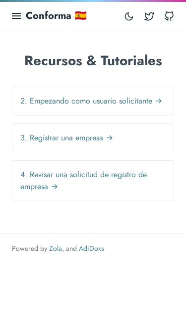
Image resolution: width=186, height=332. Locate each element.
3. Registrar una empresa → (66, 137)
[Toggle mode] (129, 16)
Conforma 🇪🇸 (56, 15)
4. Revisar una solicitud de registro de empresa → (83, 180)
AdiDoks (91, 248)
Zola (55, 248)
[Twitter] (149, 16)
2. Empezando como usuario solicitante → (91, 101)
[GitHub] (169, 16)
